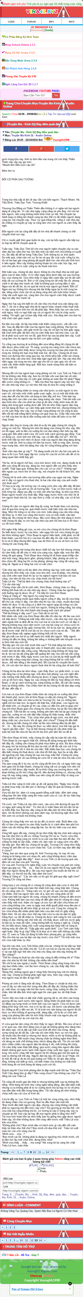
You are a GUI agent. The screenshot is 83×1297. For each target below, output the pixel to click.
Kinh (34, 1194)
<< (12, 1152)
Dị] (40, 1194)
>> (52, 1152)
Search (6, 114)
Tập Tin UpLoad (56, 114)
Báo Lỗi (41, 114)
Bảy (46, 1194)
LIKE (35, 1165)
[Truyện (19, 1194)
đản (64, 1194)
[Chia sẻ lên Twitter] (67, 149)
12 (31, 1240)
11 (39, 1152)
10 (34, 1152)
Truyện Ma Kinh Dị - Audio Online (31, 135)
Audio (22, 1197)
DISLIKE (48, 1165)
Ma (27, 1194)
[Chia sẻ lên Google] (41, 149)
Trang (5, 1194)
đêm (51, 1194)
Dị (15, 1197)
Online (31, 1197)
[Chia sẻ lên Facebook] (16, 149)
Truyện (74, 1194)
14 (47, 1152)
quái (58, 1194)
